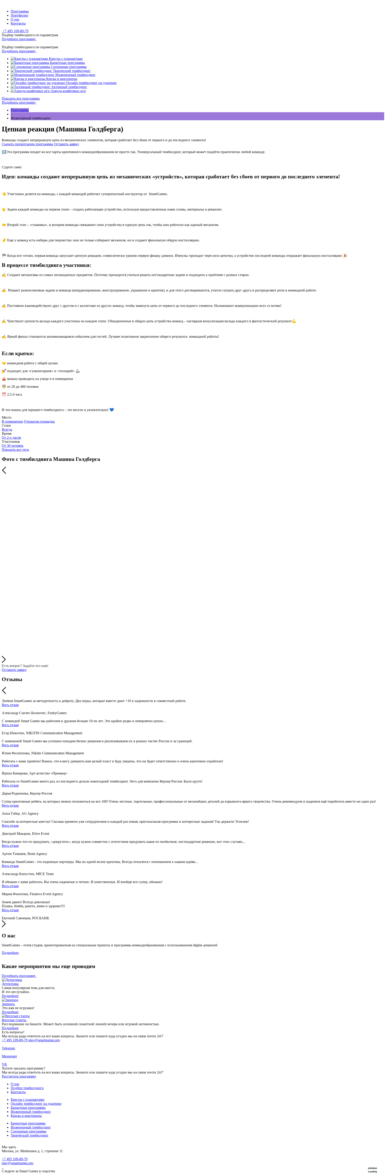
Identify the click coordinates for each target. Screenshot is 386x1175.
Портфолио (19, 15)
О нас (15, 19)
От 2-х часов (11, 437)
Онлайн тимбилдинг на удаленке (36, 1103)
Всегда (7, 429)
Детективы (10, 984)
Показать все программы (21, 98)
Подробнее (10, 996)
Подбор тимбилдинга (27, 1088)
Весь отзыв (10, 705)
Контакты (18, 23)
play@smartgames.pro (44, 1040)
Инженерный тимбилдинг (31, 1112)
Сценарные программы (28, 1131)
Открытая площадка (39, 421)
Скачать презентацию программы (27, 144)
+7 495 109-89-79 (14, 1040)
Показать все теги (15, 449)
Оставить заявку (66, 144)
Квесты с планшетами (27, 1099)
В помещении (12, 421)
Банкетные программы (28, 1108)
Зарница (8, 1004)
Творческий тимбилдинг (29, 1135)
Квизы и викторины (26, 1116)
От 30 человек (12, 445)
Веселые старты (14, 1020)
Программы (20, 11)
